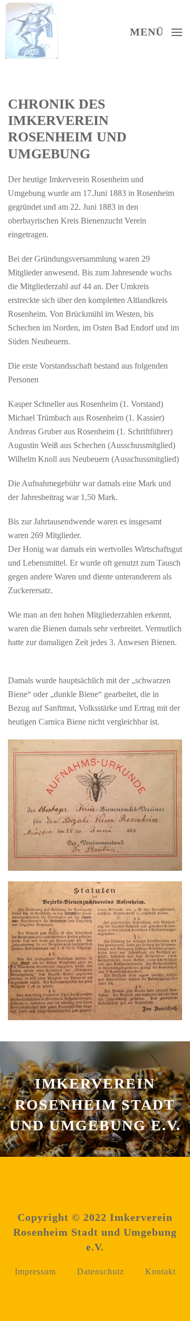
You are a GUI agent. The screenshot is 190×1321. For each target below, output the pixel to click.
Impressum (35, 1271)
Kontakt (160, 1271)
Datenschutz (100, 1271)
